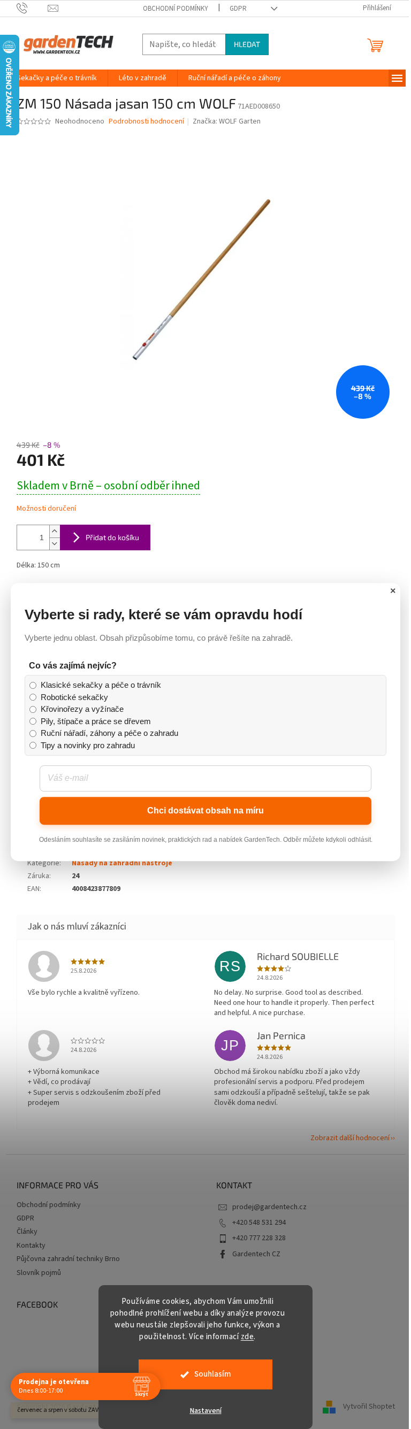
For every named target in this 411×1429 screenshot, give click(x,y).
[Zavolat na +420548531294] (32, 8)
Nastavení (201, 1410)
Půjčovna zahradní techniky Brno (68, 1259)
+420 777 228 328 (259, 1238)
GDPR (238, 8)
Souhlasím (208, 1374)
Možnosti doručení (46, 509)
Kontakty (31, 1245)
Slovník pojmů (39, 1272)
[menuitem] (57, 78)
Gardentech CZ (256, 1254)
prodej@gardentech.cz (269, 1207)
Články (27, 1231)
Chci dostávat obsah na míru (201, 869)
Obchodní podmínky (175, 8)
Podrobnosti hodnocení (146, 122)
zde (243, 1336)
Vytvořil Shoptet (369, 1407)
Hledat (247, 44)
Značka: (227, 121)
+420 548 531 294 (259, 1222)
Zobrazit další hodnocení (350, 1138)
